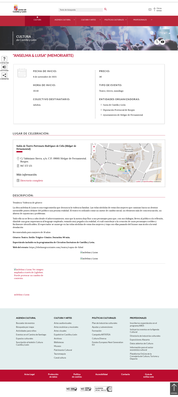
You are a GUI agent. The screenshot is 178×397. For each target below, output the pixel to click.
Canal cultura (60, 357)
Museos (57, 346)
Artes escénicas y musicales (66, 327)
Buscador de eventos (25, 323)
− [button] (94, 150)
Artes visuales (60, 331)
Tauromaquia (60, 354)
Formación (97, 331)
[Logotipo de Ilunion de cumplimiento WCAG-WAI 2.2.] (103, 391)
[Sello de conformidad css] (71, 390)
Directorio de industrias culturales (145, 336)
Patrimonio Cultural (63, 350)
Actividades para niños (26, 331)
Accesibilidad (101, 374)
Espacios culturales (24, 338)
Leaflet (138, 181)
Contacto (125, 374)
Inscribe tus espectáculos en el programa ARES (143, 324)
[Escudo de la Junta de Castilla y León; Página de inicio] (19, 12)
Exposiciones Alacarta (140, 339)
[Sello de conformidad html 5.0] (85, 390)
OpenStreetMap (148, 181)
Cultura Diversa (99, 338)
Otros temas (159, 9)
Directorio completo (31, 180)
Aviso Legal (29, 374)
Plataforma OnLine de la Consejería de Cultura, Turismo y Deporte (144, 356)
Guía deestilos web (148, 375)
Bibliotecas (59, 342)
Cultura (37, 20)
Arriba (174, 393)
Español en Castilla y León (65, 334)
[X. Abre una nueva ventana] (157, 42)
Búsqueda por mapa (25, 327)
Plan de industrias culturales (104, 323)
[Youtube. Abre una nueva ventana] (162, 42)
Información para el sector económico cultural (141, 348)
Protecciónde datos (53, 375)
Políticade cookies (77, 375)
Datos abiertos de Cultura (141, 343)
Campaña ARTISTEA (101, 334)
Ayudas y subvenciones (102, 327)
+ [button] (94, 146)
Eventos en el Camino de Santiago (31, 334)
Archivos (58, 338)
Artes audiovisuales (63, 323)
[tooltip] (150, 9)
